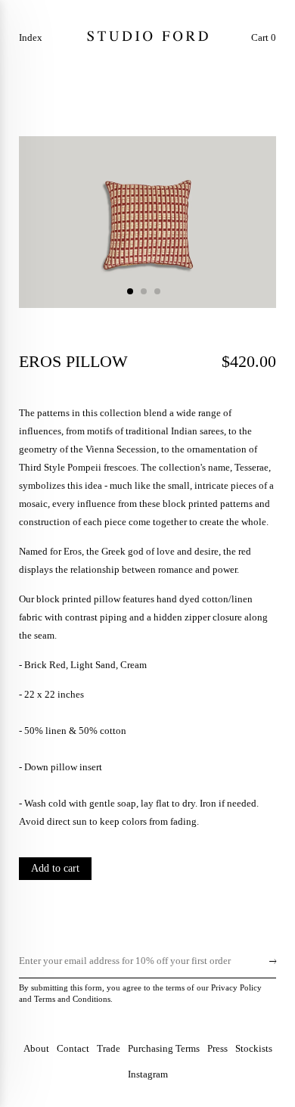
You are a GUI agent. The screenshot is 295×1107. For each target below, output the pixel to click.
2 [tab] (144, 291)
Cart (263, 37)
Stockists (253, 1048)
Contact (73, 1048)
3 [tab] (157, 291)
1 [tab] (130, 291)
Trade (108, 1048)
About (36, 1048)
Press (217, 1048)
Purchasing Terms (164, 1048)
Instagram (148, 1074)
